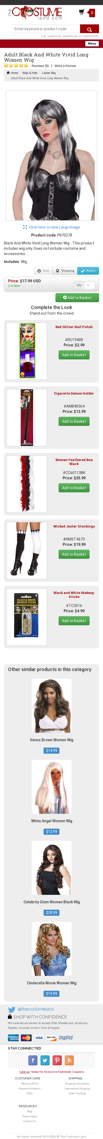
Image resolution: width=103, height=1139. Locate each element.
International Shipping (77, 1088)
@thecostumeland (36, 1009)
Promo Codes (30, 1116)
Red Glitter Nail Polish (74, 327)
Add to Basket (79, 298)
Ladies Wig (49, 73)
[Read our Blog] (70, 1064)
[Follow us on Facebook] (34, 1064)
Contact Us (30, 1121)
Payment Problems (30, 1088)
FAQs (30, 1093)
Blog (29, 1111)
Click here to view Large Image (54, 227)
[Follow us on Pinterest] (58, 1064)
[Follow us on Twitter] (46, 1064)
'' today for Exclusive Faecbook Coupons (51, 1072)
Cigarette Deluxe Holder (74, 393)
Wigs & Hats (30, 73)
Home (14, 73)
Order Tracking (77, 1093)
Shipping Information (77, 1083)
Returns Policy (29, 1083)
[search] (89, 28)
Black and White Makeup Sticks (74, 594)
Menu (92, 43)
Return (91, 271)
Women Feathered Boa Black (74, 462)
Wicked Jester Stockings (74, 526)
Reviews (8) (40, 66)
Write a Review (65, 66)
